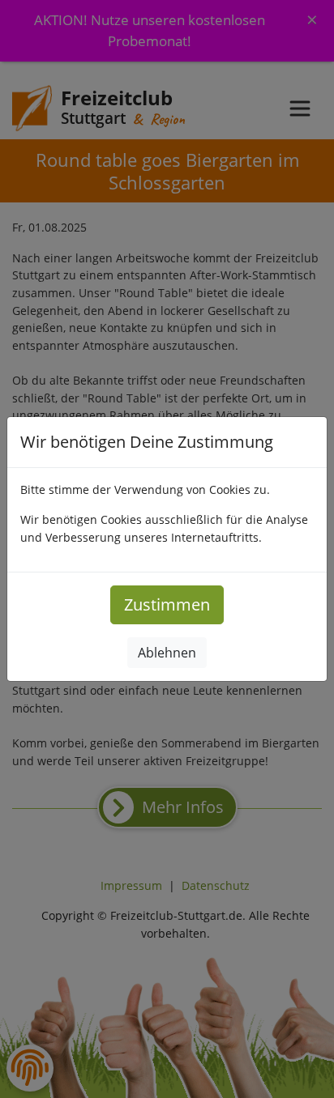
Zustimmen (167, 604)
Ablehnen (167, 653)
